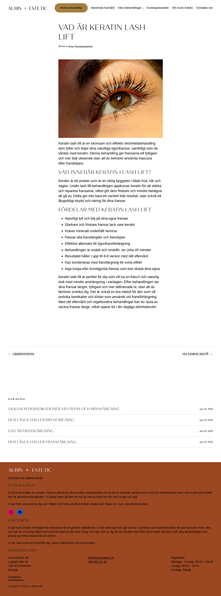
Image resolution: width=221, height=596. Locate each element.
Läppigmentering (23, 353)
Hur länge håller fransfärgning (42, 442)
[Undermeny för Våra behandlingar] (143, 8)
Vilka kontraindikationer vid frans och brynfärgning (64, 409)
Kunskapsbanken (84, 46)
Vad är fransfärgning (31, 431)
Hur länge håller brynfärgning (41, 420)
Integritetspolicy (16, 579)
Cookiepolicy (14, 576)
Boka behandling (71, 7)
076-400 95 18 (97, 561)
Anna (71, 46)
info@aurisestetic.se (101, 557)
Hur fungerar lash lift (195, 353)
